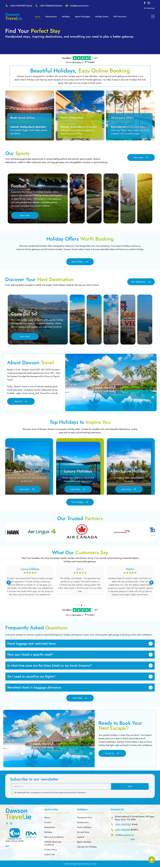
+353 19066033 (47, 5)
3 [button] (81, 605)
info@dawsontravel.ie (79, 5)
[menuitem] (149, 8)
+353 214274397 (18, 5)
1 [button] (75, 605)
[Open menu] (153, 16)
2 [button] (78, 605)
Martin (30, 569)
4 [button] (84, 605)
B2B (133, 839)
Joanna (80, 569)
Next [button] (151, 582)
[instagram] (148, 3)
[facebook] (144, 3)
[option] (42, 532)
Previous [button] (8, 582)
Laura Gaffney (130, 569)
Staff (7, 845)
